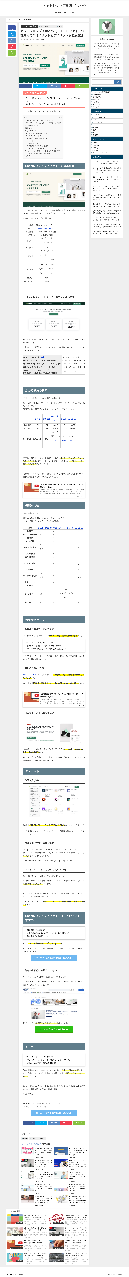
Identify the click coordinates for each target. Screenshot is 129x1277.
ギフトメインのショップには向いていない (43, 148)
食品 (94, 132)
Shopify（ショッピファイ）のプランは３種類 (45, 123)
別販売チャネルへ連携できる (38, 138)
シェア (11, 29)
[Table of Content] (60, 117)
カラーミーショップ (100, 152)
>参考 (42, 357)
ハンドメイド (97, 125)
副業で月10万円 (69, 12)
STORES (96, 150)
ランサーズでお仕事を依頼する (54, 1029)
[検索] (117, 82)
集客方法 (96, 107)
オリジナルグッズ (99, 117)
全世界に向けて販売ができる (38, 133)
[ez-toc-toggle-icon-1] (59, 117)
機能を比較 (29, 128)
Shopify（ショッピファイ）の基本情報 (39, 120)
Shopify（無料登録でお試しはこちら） (54, 958)
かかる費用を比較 (31, 125)
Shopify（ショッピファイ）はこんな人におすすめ (43, 151)
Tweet (12, 35)
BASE (95, 142)
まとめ (27, 156)
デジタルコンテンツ (100, 122)
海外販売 (96, 102)
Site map (58, 12)
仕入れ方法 (97, 97)
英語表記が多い (34, 143)
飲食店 (95, 135)
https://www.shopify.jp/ (46, 228)
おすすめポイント (31, 130)
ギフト (95, 120)
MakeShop (72, 419)
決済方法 (96, 99)
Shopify (60, 26)
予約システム (97, 94)
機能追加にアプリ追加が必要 (38, 146)
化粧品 (95, 127)
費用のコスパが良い (35, 135)
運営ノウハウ (97, 104)
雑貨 (94, 130)
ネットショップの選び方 (29, 26)
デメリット (29, 141)
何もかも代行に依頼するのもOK (40, 153)
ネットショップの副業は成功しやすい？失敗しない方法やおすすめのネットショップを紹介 (107, 170)
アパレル (96, 114)
